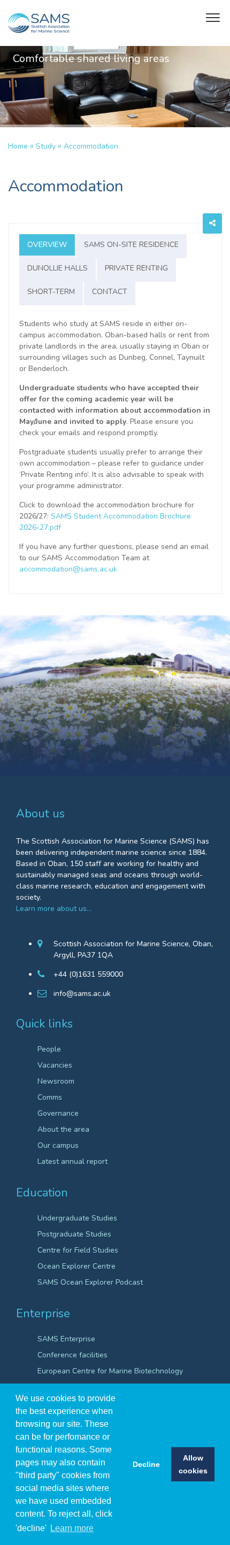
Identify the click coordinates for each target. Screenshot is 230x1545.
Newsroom (55, 1081)
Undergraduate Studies (77, 1218)
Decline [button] (146, 1464)
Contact (109, 292)
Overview (47, 245)
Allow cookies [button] (193, 1464)
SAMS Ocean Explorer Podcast (90, 1282)
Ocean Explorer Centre (76, 1266)
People (49, 1049)
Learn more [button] (72, 1528)
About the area (63, 1129)
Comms (49, 1097)
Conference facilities (72, 1355)
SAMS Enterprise (66, 1339)
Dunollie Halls (57, 268)
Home (18, 146)
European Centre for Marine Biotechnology (110, 1371)
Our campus (58, 1145)
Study (46, 146)
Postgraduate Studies (74, 1234)
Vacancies (54, 1065)
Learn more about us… (53, 908)
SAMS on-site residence (131, 245)
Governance (58, 1113)
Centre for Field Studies (77, 1250)
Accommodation (91, 146)
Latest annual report (72, 1161)
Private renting (136, 268)
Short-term (51, 292)
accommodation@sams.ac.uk (68, 569)
